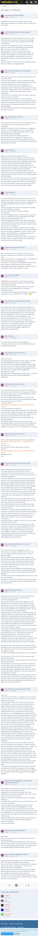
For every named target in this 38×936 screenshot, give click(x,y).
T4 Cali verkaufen (10, 150)
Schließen (17, 934)
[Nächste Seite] (28, 885)
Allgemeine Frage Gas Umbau (13, 590)
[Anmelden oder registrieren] (31, 2)
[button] (35, 2)
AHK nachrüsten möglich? (12, 275)
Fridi (6, 900)
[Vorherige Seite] (9, 885)
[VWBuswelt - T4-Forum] (9, 2)
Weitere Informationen (7, 934)
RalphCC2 (7, 909)
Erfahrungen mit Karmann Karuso (15, 247)
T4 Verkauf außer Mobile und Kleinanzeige (17, 32)
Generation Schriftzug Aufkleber (14, 15)
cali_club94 (8, 914)
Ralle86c (7, 17)
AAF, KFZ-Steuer (9, 336)
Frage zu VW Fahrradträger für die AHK (16, 854)
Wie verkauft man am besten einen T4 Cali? (17, 301)
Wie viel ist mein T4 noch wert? (14, 117)
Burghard (5, 281)
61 (26, 885)
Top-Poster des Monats (9, 892)
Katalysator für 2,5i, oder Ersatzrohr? (15, 830)
